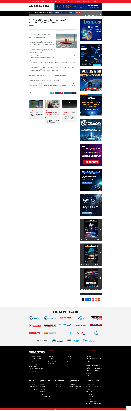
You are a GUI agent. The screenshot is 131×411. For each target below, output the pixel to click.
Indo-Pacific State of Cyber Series (94, 368)
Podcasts (43, 393)
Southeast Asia (63, 1)
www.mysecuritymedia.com (35, 371)
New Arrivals (32, 384)
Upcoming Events (33, 386)
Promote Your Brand (53, 361)
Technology (74, 30)
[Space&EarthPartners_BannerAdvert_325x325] (91, 190)
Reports (42, 383)
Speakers (88, 373)
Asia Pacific (58, 1)
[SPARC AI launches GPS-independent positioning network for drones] (36, 105)
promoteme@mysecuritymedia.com (37, 369)
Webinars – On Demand (76, 386)
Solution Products (59, 383)
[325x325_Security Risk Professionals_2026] (91, 140)
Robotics (69, 358)
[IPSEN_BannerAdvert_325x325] (91, 215)
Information (37, 109)
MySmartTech (95, 1)
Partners (88, 372)
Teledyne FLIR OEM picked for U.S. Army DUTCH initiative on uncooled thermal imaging (69, 119)
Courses (73, 383)
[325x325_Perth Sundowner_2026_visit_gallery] (91, 91)
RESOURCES (56, 12)
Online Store (58, 384)
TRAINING (62, 12)
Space (36, 1)
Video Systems (45, 1)
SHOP (67, 12)
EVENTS (31, 381)
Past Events (31, 388)
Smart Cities (39, 1)
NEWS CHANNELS (93, 381)
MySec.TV (86, 1)
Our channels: (31, 1)
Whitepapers (43, 384)
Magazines (45, 12)
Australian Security (69, 1)
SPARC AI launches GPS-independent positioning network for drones (37, 116)
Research (43, 386)
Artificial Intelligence (51, 109)
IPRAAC (88, 361)
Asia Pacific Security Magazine (92, 399)
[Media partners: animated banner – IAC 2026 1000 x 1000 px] (91, 41)
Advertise (72, 12)
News (30, 12)
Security (69, 30)
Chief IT (49, 1)
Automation (70, 355)
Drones (58, 30)
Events (51, 12)
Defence (65, 109)
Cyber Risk (53, 1)
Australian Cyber (77, 1)
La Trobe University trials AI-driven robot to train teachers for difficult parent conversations (53, 120)
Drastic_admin (33, 30)
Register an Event (33, 389)
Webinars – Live (74, 384)
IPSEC (87, 363)
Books (42, 388)
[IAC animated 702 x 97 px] (78, 9)
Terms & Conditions (74, 409)
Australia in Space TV (45, 396)
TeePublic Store (59, 386)
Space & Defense (90, 393)
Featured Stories (63, 30)
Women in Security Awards (92, 370)
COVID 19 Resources (45, 389)
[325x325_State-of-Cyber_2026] (91, 115)
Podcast (82, 1)
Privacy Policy (51, 363)
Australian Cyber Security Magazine (93, 403)
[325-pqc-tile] (91, 66)
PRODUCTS (60, 381)
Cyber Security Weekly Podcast (92, 386)
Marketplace (51, 355)
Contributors (38, 12)
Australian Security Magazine (92, 404)
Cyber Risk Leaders (90, 388)
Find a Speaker (32, 383)
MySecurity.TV (44, 394)
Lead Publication (52, 360)
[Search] (100, 15)
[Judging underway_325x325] (91, 165)
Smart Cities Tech (90, 396)
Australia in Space (90, 394)
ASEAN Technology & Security (92, 401)
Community (50, 356)
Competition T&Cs (83, 409)
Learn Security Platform (76, 388)
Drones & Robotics (90, 391)
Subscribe (78, 12)
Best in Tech (90, 1)
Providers (88, 375)
